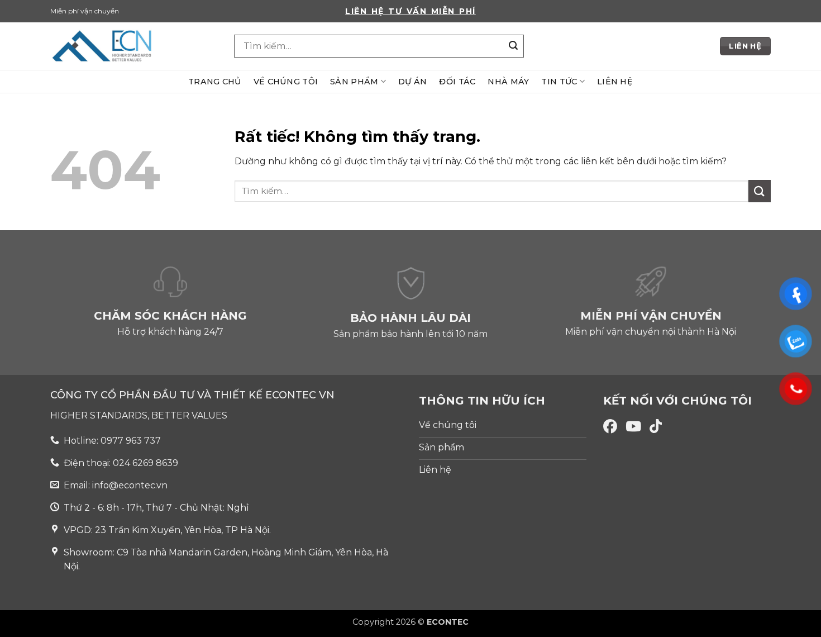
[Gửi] (513, 46)
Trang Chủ (214, 82)
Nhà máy (508, 82)
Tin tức (559, 82)
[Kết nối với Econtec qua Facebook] (610, 426)
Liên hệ (615, 82)
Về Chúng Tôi (286, 82)
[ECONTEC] (133, 46)
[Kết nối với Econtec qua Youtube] (633, 426)
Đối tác (457, 82)
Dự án (412, 82)
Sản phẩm (354, 82)
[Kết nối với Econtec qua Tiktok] (656, 426)
